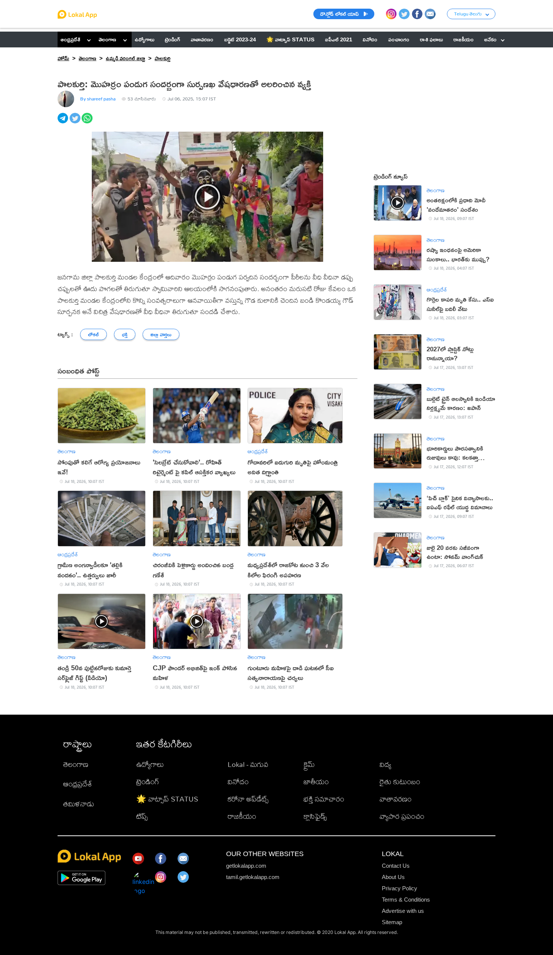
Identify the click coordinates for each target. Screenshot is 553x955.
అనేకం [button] (490, 39)
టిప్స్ (142, 816)
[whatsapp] (88, 122)
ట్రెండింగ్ (147, 781)
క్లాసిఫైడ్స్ (315, 816)
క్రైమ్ (309, 764)
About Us (393, 877)
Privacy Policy (399, 888)
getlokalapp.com (246, 865)
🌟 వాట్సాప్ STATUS (167, 798)
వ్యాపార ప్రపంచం (402, 816)
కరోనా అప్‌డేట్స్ (248, 798)
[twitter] (76, 122)
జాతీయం (316, 781)
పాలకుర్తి (162, 58)
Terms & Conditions (406, 899)
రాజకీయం (242, 816)
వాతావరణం (396, 798)
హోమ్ (63, 58)
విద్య (385, 764)
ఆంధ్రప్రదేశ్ (70, 39)
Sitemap (392, 922)
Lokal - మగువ (248, 764)
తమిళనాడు (78, 803)
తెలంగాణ (107, 39)
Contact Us (396, 865)
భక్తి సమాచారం (324, 798)
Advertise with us (403, 911)
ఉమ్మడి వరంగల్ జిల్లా (125, 58)
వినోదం (238, 781)
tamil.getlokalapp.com (253, 877)
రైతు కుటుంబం (400, 781)
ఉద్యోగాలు (150, 764)
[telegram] (64, 122)
